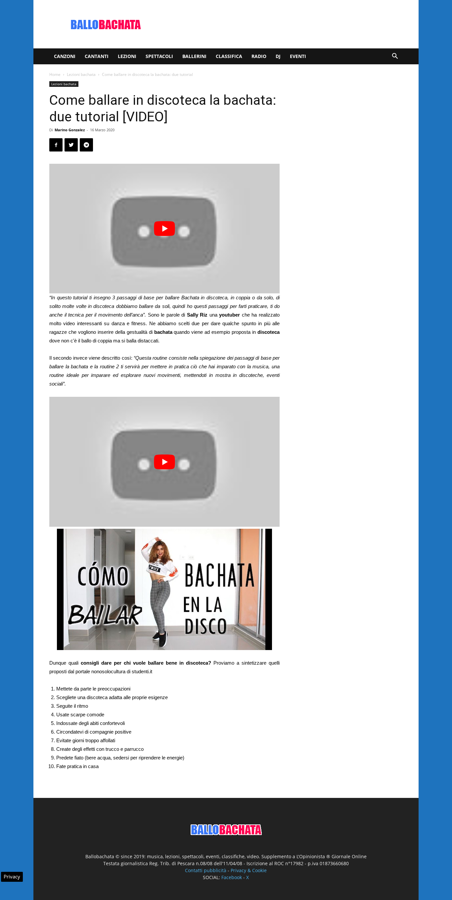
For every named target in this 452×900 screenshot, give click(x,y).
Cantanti (97, 56)
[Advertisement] (282, 24)
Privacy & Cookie (249, 870)
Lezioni (127, 56)
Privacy (12, 876)
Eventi (298, 56)
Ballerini (194, 56)
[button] (395, 57)
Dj (278, 56)
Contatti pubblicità (205, 870)
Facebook (231, 877)
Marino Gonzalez (70, 129)
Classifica (229, 56)
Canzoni (64, 56)
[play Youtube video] (164, 228)
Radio (258, 56)
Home (55, 74)
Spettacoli (159, 56)
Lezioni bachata (81, 74)
